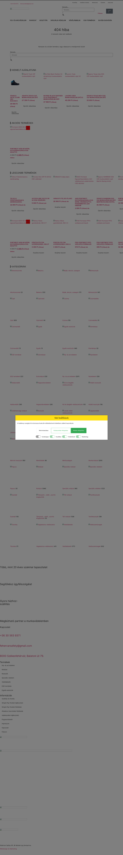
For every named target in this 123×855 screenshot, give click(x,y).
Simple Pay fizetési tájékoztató (12, 703)
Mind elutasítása (43, 430)
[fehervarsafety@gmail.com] (21, 1)
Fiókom (100, 13)
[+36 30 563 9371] (11, 1)
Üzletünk (103, 2)
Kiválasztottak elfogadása (61, 430)
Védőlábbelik (74, 20)
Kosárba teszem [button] (60, 207)
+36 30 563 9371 (14, 3)
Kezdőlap (74, 2)
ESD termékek (89, 20)
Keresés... (65, 7)
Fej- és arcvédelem (18, 20)
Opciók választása (15, 112)
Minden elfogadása (78, 430)
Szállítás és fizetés (84, 2)
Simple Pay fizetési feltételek (12, 707)
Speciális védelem (58, 20)
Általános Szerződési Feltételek (12, 711)
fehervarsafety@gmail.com (26, 3)
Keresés (12, 52)
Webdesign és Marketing (8, 849)
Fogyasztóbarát (7, 719)
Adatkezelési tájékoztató (10, 715)
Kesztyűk (44, 20)
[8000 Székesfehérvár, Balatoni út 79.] (2, 651)
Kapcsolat (110, 2)
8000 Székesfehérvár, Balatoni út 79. (22, 655)
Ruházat (32, 20)
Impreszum (5, 723)
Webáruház (95, 2)
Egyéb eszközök (105, 20)
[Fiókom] (99, 9)
